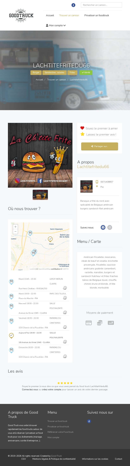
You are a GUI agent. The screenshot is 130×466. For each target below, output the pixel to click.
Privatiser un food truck (58, 426)
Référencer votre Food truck (60, 432)
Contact (118, 459)
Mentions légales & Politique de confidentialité (53, 459)
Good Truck (56, 456)
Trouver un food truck (57, 421)
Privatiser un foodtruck (96, 15)
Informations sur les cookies (95, 459)
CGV (23, 459)
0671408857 (107, 181)
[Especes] (99, 323)
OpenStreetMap (44, 269)
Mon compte (55, 25)
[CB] (89, 323)
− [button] (15, 231)
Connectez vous (30, 389)
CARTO (65, 269)
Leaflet (32, 269)
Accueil (50, 15)
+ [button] (15, 227)
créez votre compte (51, 389)
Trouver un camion (69, 15)
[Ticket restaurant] (111, 323)
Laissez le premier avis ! (101, 134)
